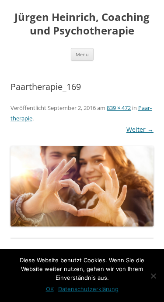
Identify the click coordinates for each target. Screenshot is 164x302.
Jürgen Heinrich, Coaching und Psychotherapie (82, 24)
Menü (82, 54)
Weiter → (140, 129)
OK (50, 288)
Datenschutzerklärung (88, 288)
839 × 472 (119, 108)
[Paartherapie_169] (82, 186)
